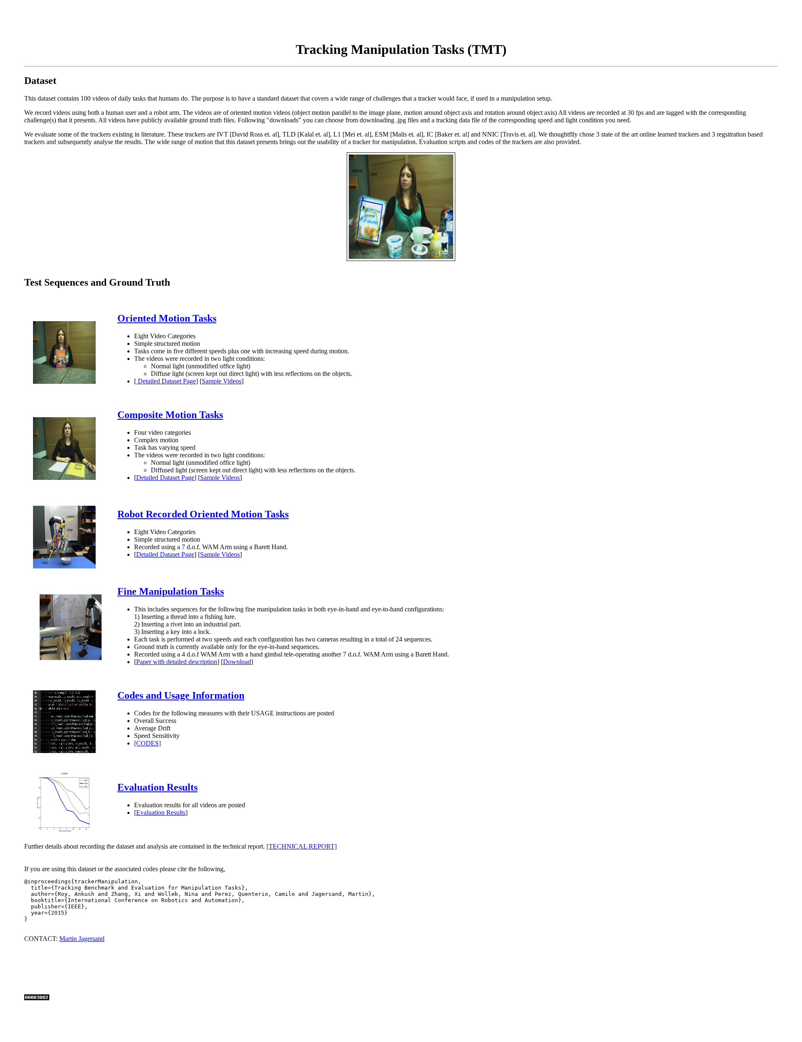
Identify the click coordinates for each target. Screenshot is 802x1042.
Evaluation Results (157, 787)
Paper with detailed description (176, 661)
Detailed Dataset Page (166, 381)
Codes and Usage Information (180, 695)
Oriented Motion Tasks (166, 318)
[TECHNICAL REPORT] (301, 846)
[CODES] (147, 743)
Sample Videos (221, 381)
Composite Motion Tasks (170, 414)
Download (237, 661)
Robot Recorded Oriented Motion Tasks (203, 514)
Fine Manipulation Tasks (170, 591)
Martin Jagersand (81, 938)
